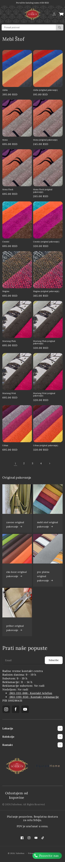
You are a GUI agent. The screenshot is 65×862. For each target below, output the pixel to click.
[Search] (59, 27)
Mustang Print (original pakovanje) (44, 394)
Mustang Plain (9, 341)
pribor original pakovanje (15, 628)
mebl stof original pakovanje (47, 524)
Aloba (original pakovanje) (45, 90)
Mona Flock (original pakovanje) (42, 190)
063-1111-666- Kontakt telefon (30, 693)
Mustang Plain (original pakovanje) (44, 342)
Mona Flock (7, 189)
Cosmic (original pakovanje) (46, 241)
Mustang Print (9, 393)
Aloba (5, 90)
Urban (5, 445)
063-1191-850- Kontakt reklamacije (34, 697)
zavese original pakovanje (15, 524)
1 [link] (15, 463)
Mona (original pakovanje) (45, 140)
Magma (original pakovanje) (46, 291)
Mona (5, 140)
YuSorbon (16, 804)
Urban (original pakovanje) (45, 445)
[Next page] (49, 463)
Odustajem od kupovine (16, 795)
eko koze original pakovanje (16, 574)
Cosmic (5, 241)
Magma (5, 291)
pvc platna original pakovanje (43, 576)
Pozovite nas (48, 856)
